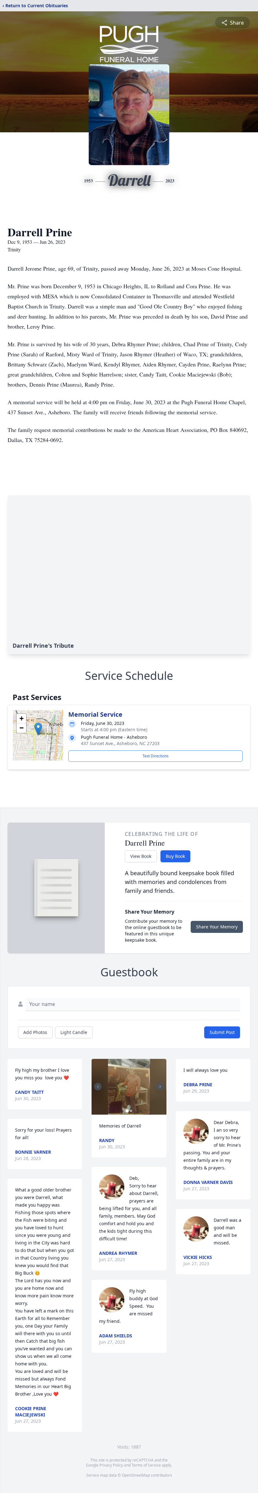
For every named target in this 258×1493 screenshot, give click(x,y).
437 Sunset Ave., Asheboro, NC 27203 (120, 743)
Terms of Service (146, 1465)
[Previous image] (98, 1086)
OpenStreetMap (136, 1475)
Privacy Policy (111, 1465)
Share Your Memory (217, 927)
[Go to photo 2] (131, 1111)
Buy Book (175, 856)
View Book (140, 856)
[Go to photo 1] (127, 1110)
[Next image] (160, 1086)
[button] (38, 728)
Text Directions (156, 756)
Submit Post (222, 1032)
